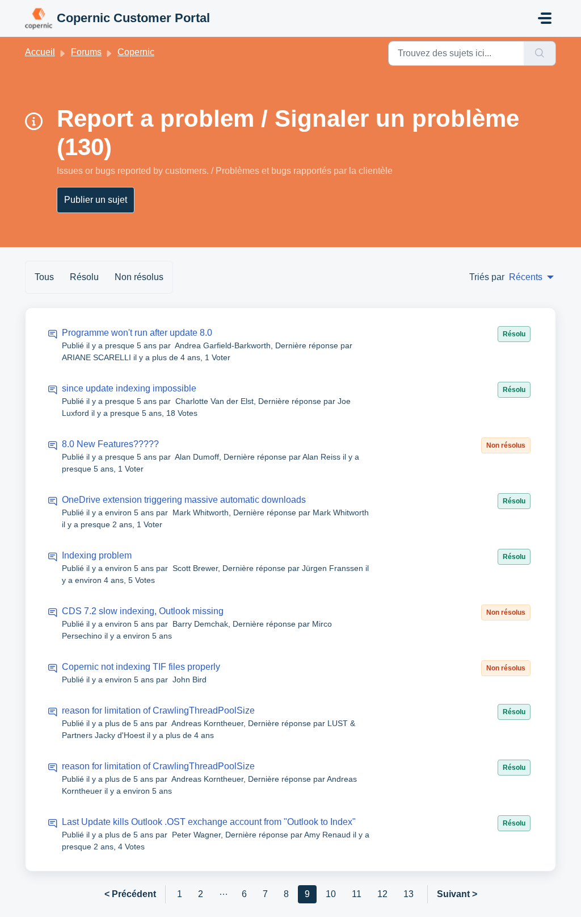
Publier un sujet (95, 200)
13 (408, 894)
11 (356, 894)
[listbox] (531, 277)
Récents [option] (525, 277)
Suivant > (457, 894)
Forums (86, 52)
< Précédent (130, 894)
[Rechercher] (540, 53)
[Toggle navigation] (544, 18)
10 (331, 894)
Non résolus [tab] (139, 277)
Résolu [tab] (84, 277)
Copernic (135, 52)
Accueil (40, 52)
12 (382, 894)
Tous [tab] (44, 277)
